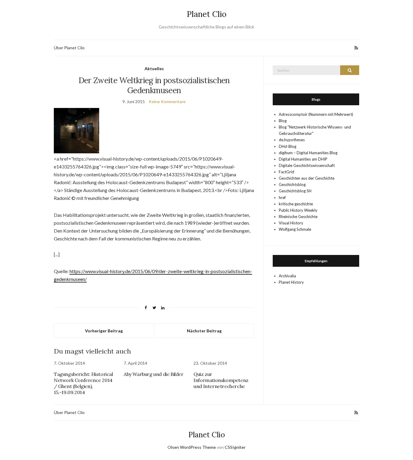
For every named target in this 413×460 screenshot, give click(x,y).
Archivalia (287, 275)
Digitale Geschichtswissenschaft (307, 165)
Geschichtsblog (292, 184)
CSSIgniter (235, 447)
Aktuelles (154, 68)
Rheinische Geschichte (298, 216)
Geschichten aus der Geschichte (306, 178)
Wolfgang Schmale (295, 229)
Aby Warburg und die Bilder (154, 374)
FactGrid (286, 171)
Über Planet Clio (69, 47)
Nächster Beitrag (204, 330)
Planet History (291, 282)
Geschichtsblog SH (295, 190)
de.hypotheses (292, 139)
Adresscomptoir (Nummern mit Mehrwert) (316, 114)
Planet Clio (206, 14)
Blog (283, 120)
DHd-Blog (287, 146)
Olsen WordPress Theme (191, 447)
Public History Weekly (298, 210)
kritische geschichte (296, 203)
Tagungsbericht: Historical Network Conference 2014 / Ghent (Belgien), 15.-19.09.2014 (83, 383)
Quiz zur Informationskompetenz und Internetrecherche (221, 380)
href (282, 197)
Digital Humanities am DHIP (303, 159)
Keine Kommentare (167, 101)
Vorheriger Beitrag (104, 330)
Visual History (291, 222)
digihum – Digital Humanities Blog (308, 152)
